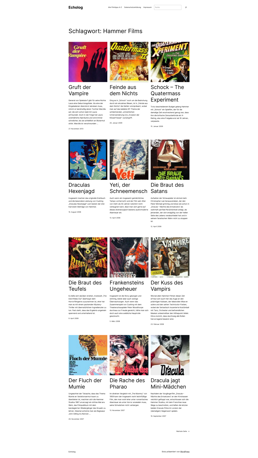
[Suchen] (185, 7)
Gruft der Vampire (80, 90)
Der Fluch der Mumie (85, 383)
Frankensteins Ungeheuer (127, 286)
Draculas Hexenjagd (82, 188)
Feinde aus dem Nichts (124, 90)
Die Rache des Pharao (127, 383)
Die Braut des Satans (167, 188)
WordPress (184, 452)
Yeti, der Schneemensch (128, 188)
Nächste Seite (182, 431)
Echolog (76, 7)
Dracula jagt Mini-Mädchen (168, 383)
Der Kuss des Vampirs (167, 286)
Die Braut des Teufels (85, 286)
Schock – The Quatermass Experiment (167, 93)
